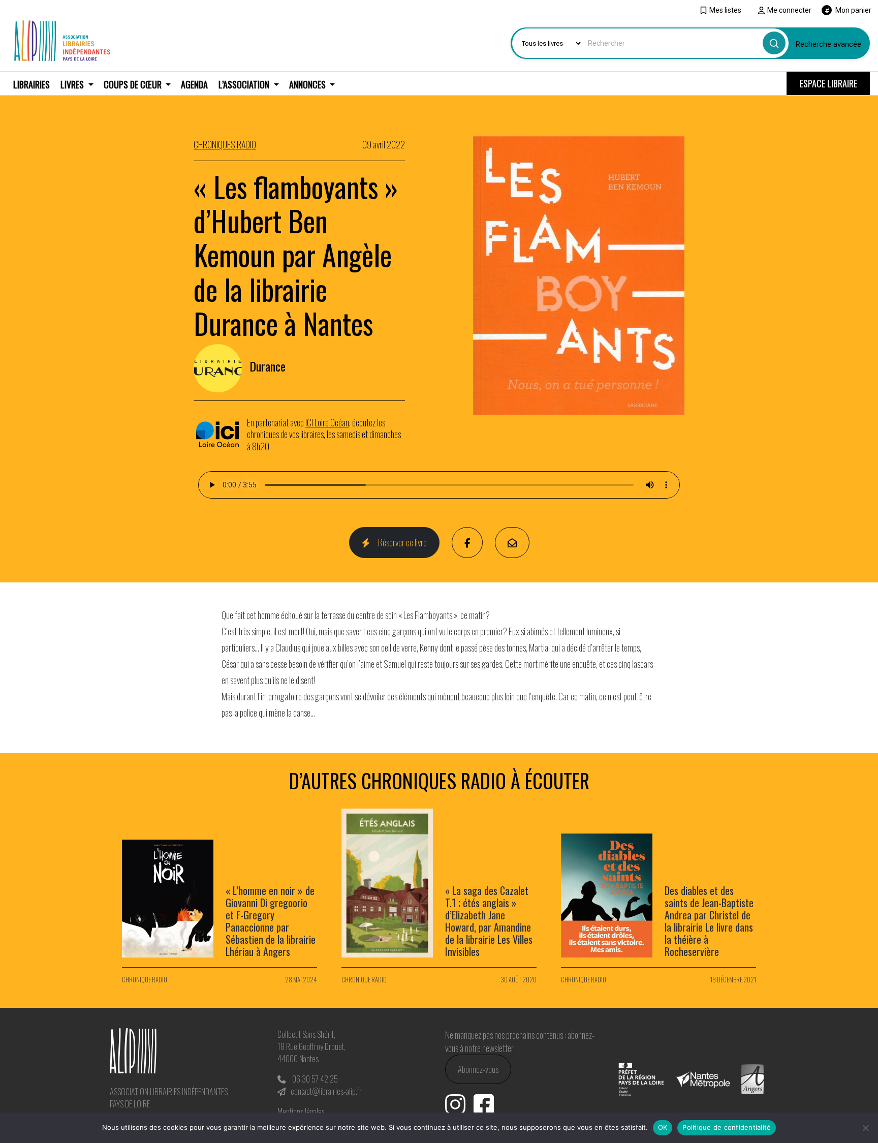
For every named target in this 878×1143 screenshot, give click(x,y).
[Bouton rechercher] (774, 43)
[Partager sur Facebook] (467, 542)
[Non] (865, 1128)
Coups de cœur (134, 84)
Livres (73, 84)
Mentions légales (301, 1111)
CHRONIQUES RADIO (225, 144)
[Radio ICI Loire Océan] (220, 434)
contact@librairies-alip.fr (326, 1091)
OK (663, 1127)
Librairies (31, 84)
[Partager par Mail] (512, 542)
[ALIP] (62, 39)
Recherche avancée (828, 44)
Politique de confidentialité (726, 1127)
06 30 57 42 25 (315, 1079)
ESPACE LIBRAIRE (828, 83)
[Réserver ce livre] (578, 274)
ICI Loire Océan (327, 422)
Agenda (194, 84)
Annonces (308, 84)
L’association (244, 84)
